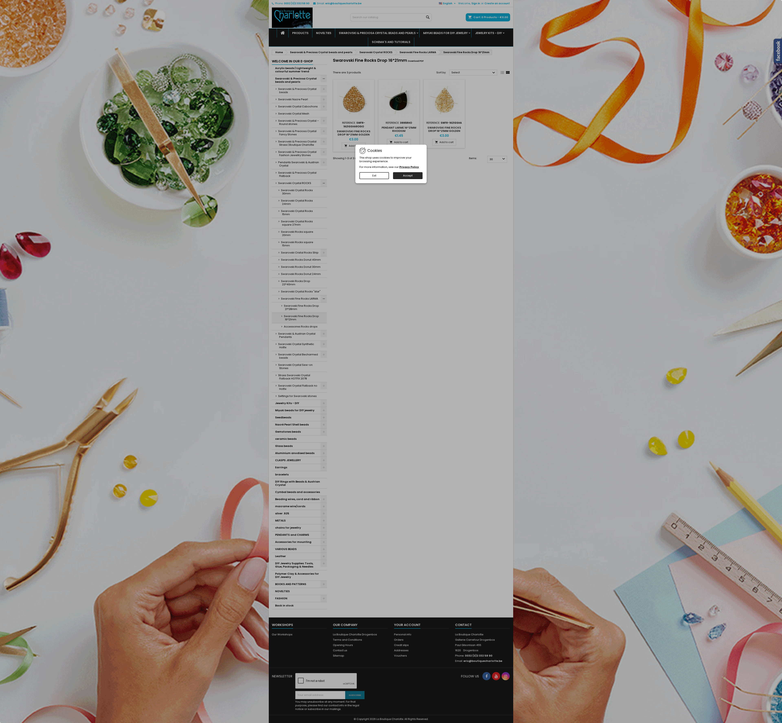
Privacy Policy (409, 167)
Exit (374, 175)
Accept (408, 175)
